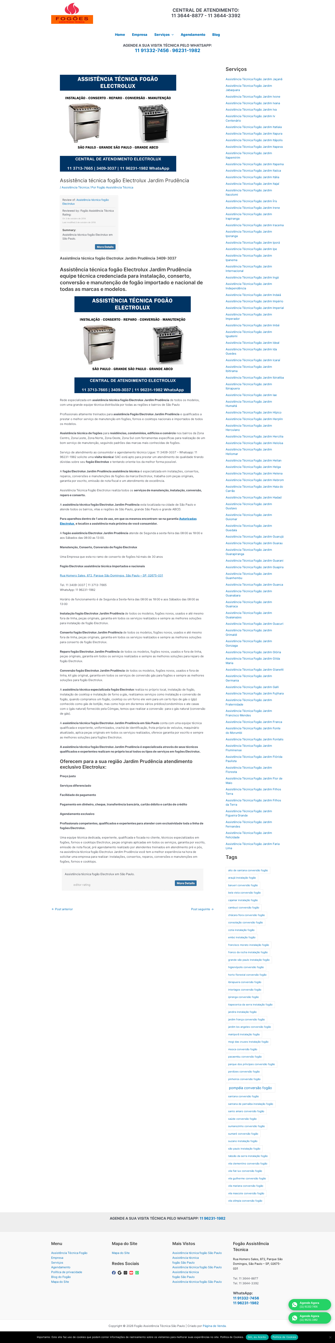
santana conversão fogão (243, 1096)
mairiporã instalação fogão (244, 1034)
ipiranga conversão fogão (243, 996)
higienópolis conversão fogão (246, 967)
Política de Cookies (284, 1337)
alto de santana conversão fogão (248, 870)
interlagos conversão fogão (244, 989)
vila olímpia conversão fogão (245, 1200)
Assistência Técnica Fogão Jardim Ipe (251, 249)
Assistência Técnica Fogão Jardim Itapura (254, 133)
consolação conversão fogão (245, 922)
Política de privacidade (66, 1272)
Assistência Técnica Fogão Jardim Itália (252, 177)
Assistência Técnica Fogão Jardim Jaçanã (254, 79)
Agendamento (60, 1267)
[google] (120, 1273)
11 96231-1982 (212, 1218)
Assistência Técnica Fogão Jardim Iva (251, 109)
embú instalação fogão (242, 937)
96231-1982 (186, 50)
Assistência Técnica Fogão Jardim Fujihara (255, 693)
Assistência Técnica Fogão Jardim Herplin (254, 419)
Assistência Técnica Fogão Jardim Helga (253, 467)
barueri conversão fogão (243, 885)
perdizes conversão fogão (244, 1071)
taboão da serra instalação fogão (248, 1155)
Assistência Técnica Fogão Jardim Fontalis (254, 739)
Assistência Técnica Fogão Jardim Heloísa (254, 443)
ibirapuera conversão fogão (244, 982)
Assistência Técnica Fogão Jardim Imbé (253, 325)
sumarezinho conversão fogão (246, 1126)
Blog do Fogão (61, 1277)
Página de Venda (214, 1326)
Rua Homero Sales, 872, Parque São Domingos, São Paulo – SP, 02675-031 (111, 575)
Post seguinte (202, 909)
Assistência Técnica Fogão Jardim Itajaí (252, 184)
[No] (330, 1337)
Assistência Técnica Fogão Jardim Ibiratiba (255, 377)
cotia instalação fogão (241, 929)
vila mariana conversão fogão (245, 1185)
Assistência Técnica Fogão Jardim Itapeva (254, 147)
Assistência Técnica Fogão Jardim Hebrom (255, 480)
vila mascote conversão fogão (246, 1193)
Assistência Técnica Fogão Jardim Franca (254, 722)
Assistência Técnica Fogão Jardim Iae (251, 395)
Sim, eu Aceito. (257, 1337)
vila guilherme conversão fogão (247, 1178)
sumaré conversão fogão (243, 1133)
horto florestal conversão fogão (247, 974)
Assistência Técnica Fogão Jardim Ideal (252, 343)
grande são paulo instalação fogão (249, 959)
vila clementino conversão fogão (247, 1163)
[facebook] (114, 1273)
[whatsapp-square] (137, 1273)
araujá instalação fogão (242, 877)
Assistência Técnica (75, 187)
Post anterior (62, 909)
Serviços (57, 1262)
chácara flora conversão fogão (246, 915)
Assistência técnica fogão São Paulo (197, 1253)
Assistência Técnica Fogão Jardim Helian (253, 460)
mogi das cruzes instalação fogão (248, 1041)
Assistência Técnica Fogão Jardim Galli (252, 687)
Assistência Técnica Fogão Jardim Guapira (254, 567)
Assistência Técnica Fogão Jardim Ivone (253, 96)
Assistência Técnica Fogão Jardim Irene (253, 208)
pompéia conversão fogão (250, 1088)
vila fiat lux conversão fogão (245, 1170)
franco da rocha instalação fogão (248, 952)
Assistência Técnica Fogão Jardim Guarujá (254, 536)
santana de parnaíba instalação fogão (250, 1103)
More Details (105, 246)
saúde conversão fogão (242, 1118)
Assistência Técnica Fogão (69, 1253)
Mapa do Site (60, 1282)
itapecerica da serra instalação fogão (250, 1004)
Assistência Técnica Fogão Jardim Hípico (253, 412)
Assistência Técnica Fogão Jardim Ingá (252, 277)
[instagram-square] (126, 1273)
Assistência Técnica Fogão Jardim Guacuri (254, 624)
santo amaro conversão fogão (246, 1111)
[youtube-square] (131, 1273)
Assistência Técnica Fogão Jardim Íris (251, 201)
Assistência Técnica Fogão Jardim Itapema (255, 164)
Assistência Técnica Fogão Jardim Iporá (253, 242)
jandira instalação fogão (242, 1011)
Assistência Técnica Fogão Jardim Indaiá (253, 295)
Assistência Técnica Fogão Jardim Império (254, 301)
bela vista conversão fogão (244, 892)
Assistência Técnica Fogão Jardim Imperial (255, 308)
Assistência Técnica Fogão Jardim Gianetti (255, 669)
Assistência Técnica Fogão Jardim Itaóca (253, 170)
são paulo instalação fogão (244, 1148)
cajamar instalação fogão (243, 900)
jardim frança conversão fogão (246, 1019)
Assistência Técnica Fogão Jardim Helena (254, 473)
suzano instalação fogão (242, 1141)
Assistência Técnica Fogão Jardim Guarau (254, 543)
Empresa (57, 1258)
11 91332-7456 (152, 50)
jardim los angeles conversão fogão (249, 1026)
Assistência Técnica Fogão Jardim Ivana (253, 103)
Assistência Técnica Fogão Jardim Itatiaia (254, 127)
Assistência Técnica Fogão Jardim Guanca (254, 584)
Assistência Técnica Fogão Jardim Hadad (253, 497)
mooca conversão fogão (242, 1049)
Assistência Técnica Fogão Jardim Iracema (255, 225)
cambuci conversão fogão (243, 907)
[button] (172, 34)
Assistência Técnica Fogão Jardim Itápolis (254, 140)
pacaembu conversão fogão (245, 1056)
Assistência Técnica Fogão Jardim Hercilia (254, 436)
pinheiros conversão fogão (244, 1079)
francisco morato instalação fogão (248, 944)
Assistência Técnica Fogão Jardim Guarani (254, 560)
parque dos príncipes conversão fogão (251, 1064)
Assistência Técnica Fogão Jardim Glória (253, 652)
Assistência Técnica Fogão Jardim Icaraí (253, 360)
